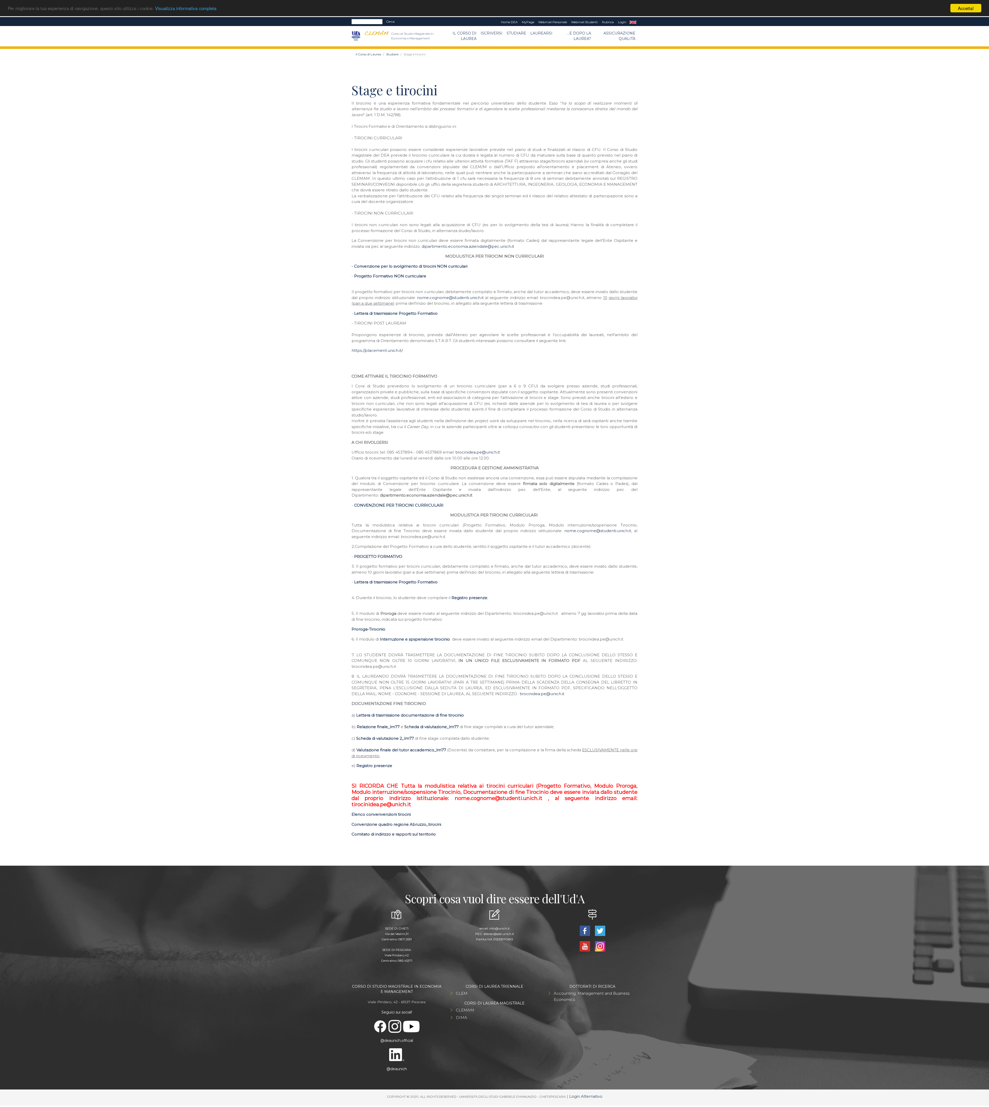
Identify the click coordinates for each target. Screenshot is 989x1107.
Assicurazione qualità (619, 36)
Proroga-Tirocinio (368, 629)
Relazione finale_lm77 (378, 726)
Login (622, 22)
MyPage (528, 22)
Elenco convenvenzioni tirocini (381, 814)
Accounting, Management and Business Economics (591, 996)
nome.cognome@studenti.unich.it (450, 297)
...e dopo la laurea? (579, 36)
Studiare (516, 33)
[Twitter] (600, 930)
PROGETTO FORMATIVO (378, 556)
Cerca (390, 21)
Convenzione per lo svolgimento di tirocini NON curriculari (410, 266)
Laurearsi (541, 33)
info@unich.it (499, 928)
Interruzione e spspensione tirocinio (415, 639)
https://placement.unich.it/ (377, 350)
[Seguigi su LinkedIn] (396, 1054)
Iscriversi (491, 33)
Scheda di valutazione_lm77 (431, 726)
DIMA (461, 1017)
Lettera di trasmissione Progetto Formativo (396, 313)
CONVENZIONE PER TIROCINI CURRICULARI (399, 505)
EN (632, 22)
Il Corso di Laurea (464, 36)
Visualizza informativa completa (185, 8)
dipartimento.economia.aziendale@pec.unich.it (468, 246)
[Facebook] (585, 930)
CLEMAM (465, 1010)
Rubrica (608, 22)
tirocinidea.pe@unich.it (477, 452)
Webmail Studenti (584, 22)
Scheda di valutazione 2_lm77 (385, 738)
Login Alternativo (585, 1096)
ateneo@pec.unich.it (498, 934)
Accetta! (966, 8)
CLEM (461, 993)
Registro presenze (469, 597)
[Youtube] (585, 945)
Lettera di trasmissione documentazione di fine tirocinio (410, 715)
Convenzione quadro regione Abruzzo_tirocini (396, 824)
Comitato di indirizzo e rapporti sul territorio (394, 834)
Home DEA (509, 22)
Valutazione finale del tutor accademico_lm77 (401, 749)
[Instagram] (600, 945)
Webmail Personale (552, 22)
